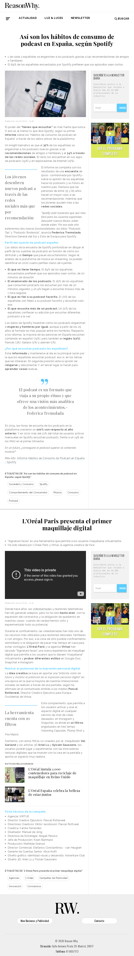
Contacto (99, 921)
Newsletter (80, 18)
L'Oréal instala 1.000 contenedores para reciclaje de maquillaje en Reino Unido (52, 773)
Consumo (73, 492)
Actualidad (28, 18)
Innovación (15, 886)
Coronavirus (34, 886)
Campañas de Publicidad (54, 878)
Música (57, 492)
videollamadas (42, 609)
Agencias (14, 878)
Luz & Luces (54, 18)
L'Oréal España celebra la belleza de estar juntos (54, 792)
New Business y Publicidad (35, 921)
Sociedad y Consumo (21, 484)
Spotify (49, 131)
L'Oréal (29, 878)
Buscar (123, 18)
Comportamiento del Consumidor (28, 492)
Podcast (13, 500)
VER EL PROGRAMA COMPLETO (110, 151)
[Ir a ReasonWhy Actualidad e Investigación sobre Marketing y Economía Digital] (22, 5)
